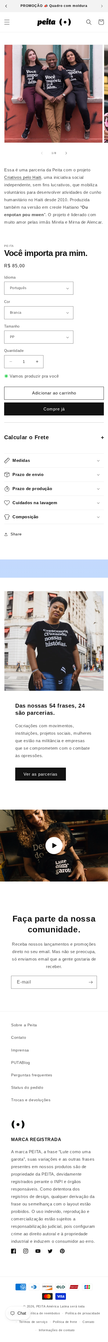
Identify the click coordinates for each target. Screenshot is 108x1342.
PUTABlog (20, 1062)
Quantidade (14, 351)
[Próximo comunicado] (102, 6)
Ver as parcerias (41, 773)
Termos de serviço (33, 1321)
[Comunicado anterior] (6, 6)
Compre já (54, 409)
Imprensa (20, 1050)
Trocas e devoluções (30, 1100)
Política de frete (65, 1321)
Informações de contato (57, 1330)
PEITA (41, 1306)
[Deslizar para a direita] (66, 153)
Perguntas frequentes (31, 1075)
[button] (7, 22)
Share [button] (16, 534)
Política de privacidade (82, 1313)
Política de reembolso (43, 1313)
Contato (18, 1037)
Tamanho (12, 326)
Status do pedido (27, 1087)
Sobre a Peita (24, 1025)
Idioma (10, 277)
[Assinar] (90, 982)
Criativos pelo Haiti (22, 177)
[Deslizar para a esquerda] (42, 153)
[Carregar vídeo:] (54, 846)
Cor (7, 302)
